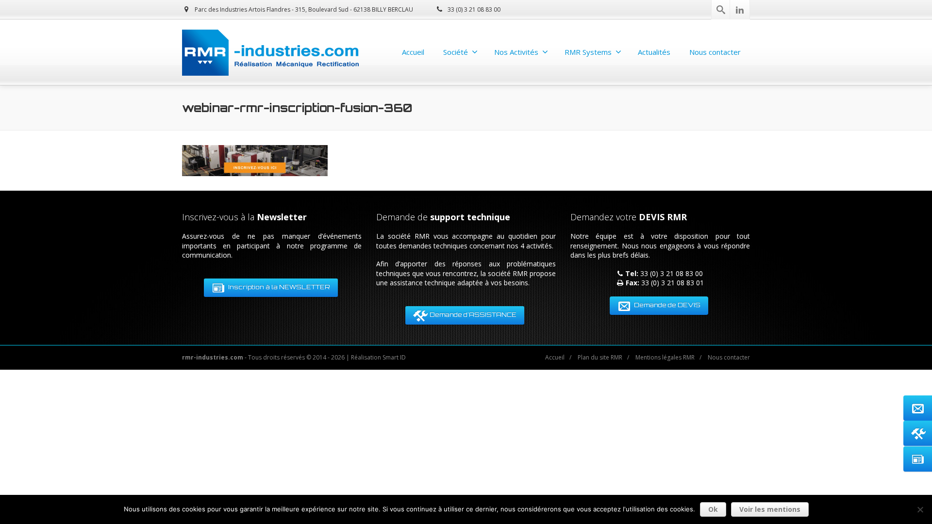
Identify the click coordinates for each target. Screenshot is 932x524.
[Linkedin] (739, 9)
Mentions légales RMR (665, 357)
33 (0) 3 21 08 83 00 (473, 9)
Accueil (413, 52)
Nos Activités (516, 52)
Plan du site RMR (600, 357)
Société (455, 52)
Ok (713, 509)
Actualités (654, 52)
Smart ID (394, 357)
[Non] (920, 509)
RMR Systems (588, 52)
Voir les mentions (769, 509)
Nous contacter (715, 52)
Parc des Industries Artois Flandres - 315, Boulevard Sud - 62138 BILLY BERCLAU (303, 9)
